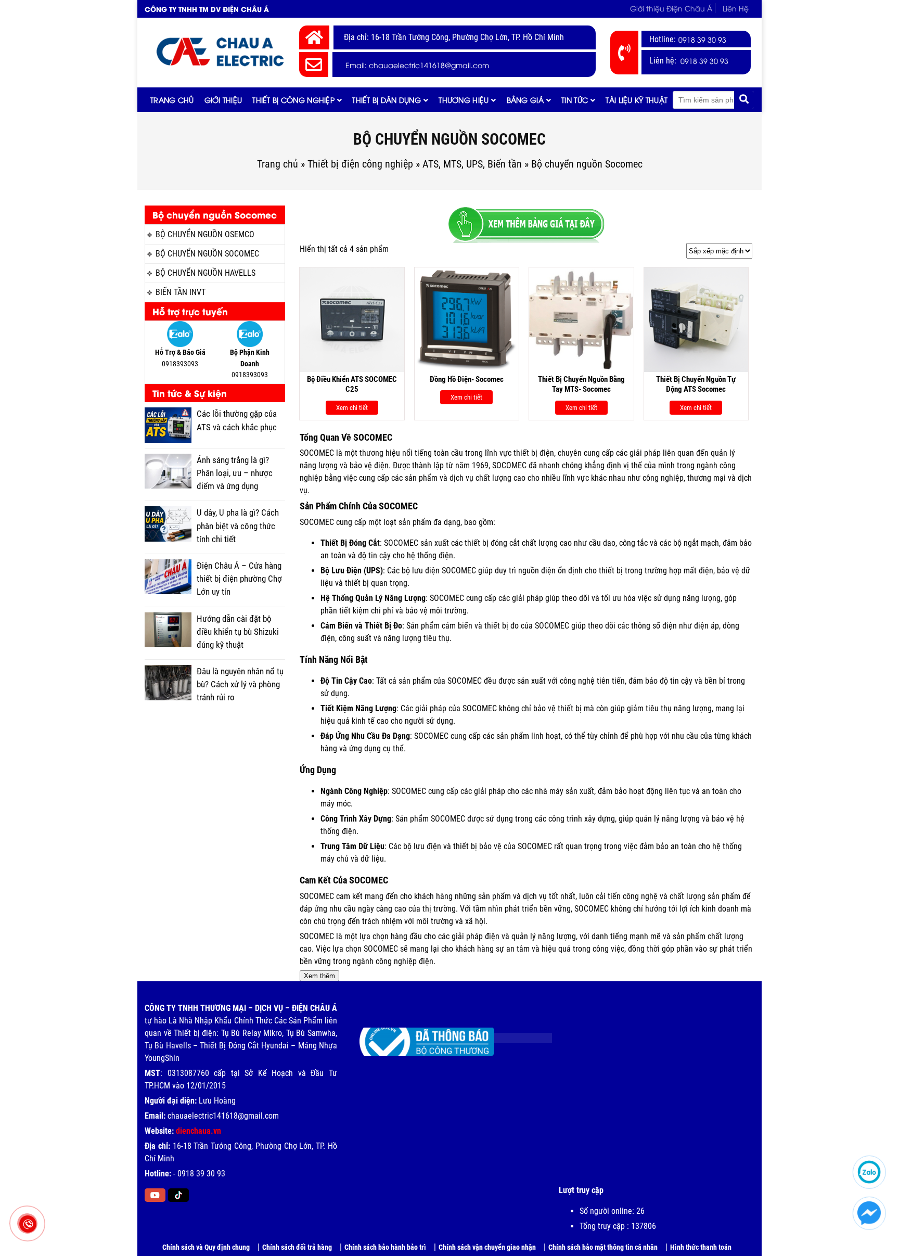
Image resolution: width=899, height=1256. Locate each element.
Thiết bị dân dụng (386, 100)
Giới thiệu (223, 100)
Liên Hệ (736, 8)
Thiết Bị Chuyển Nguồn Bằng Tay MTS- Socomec (581, 384)
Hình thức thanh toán (700, 1247)
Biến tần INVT (181, 292)
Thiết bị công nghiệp (293, 100)
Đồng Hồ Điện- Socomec (467, 379)
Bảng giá (525, 100)
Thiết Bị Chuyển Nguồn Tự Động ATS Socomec (696, 384)
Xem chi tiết (352, 408)
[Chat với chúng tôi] (869, 1213)
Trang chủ (172, 100)
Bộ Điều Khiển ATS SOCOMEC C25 (352, 384)
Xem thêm (319, 976)
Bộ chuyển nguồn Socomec (207, 254)
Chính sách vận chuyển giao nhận (487, 1247)
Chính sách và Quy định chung (206, 1247)
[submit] (744, 100)
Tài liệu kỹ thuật (636, 100)
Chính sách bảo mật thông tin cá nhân (603, 1247)
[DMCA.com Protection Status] (515, 1034)
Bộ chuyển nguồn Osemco (205, 234)
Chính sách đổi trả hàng (297, 1247)
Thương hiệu (464, 100)
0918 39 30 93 (702, 39)
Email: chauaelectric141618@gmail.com (417, 65)
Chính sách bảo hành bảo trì (385, 1247)
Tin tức (574, 100)
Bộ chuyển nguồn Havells (205, 273)
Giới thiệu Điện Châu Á (671, 8)
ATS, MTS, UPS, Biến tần (472, 164)
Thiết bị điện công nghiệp (360, 164)
